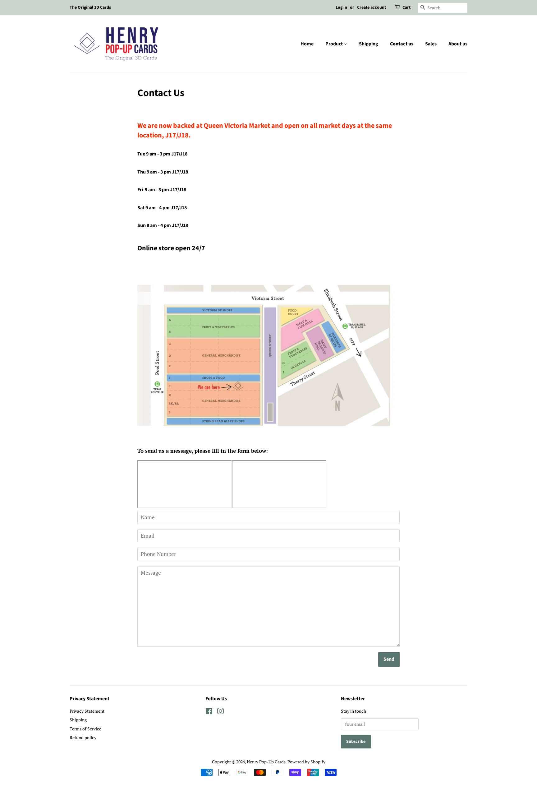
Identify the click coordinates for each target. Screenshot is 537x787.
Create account (371, 7)
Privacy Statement (87, 711)
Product (334, 43)
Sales (431, 43)
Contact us (401, 43)
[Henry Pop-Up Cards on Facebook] (209, 712)
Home (307, 43)
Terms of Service (85, 729)
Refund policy (83, 737)
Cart (406, 7)
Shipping (368, 43)
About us (457, 43)
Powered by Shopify (306, 762)
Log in (341, 7)
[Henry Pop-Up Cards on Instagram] (220, 712)
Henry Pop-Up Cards (266, 762)
